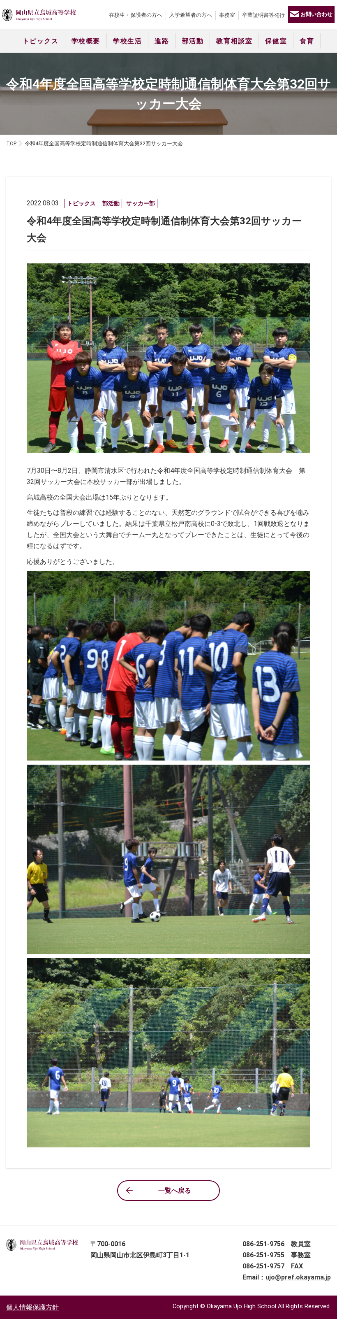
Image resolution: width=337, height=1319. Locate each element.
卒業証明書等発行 (263, 15)
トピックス (41, 41)
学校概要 (86, 41)
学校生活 (127, 41)
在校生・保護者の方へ (135, 15)
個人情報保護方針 (32, 1307)
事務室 (227, 15)
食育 (307, 41)
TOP (11, 143)
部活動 (193, 41)
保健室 (276, 41)
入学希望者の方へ (190, 15)
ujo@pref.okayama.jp (298, 1277)
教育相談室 (234, 41)
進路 (162, 41)
